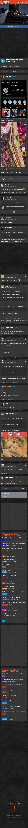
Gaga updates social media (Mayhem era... (13, 618)
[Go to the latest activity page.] (19, 2)
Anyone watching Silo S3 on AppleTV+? (12, 548)
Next (23, 71)
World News (11, 588)
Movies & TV (10, 550)
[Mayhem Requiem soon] (14, 14)
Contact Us (18, 815)
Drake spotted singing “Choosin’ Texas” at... (13, 581)
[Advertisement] (14, 42)
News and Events (11, 540)
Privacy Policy (10, 815)
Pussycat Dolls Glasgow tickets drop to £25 (13, 564)
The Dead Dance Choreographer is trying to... (13, 543)
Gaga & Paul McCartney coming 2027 (11, 537)
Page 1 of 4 (15, 71)
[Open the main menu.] (26, 2)
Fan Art (11, 604)
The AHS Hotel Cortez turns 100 (10, 575)
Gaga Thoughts (12, 561)
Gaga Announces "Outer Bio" (9, 613)
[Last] (26, 71)
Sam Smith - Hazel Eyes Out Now (10, 608)
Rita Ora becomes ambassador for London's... (14, 711)
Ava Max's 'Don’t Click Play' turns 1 (11, 597)
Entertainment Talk (16, 66)
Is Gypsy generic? (6, 570)
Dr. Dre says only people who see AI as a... (13, 554)
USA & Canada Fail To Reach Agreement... (13, 586)
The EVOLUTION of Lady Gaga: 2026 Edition (13, 602)
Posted (10, 77)
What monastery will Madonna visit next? (12, 591)
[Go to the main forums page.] (22, 2)
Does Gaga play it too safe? (9, 559)
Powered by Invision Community (14, 817)
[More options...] (25, 77)
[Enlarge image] (14, 98)
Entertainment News (11, 556)
